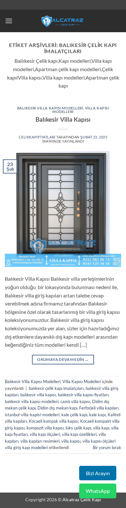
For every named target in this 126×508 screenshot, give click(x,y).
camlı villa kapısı (75, 401)
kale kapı (97, 414)
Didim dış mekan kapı (57, 407)
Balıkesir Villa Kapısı (63, 119)
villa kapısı (70, 441)
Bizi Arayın (98, 473)
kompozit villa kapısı (45, 427)
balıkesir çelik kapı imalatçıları (56, 388)
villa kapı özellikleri (79, 434)
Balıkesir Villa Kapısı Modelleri (50, 108)
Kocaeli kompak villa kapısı (53, 421)
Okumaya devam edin (63, 359)
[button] (9, 21)
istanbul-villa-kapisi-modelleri (32, 414)
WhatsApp (98, 491)
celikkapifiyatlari (37, 137)
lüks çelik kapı (78, 427)
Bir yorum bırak (107, 447)
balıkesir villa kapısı (38, 394)
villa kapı (101, 427)
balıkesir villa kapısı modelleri (31, 401)
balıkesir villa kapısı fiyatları (83, 394)
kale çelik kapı (74, 414)
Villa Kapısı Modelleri (81, 381)
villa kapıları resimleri (39, 441)
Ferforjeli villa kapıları (99, 407)
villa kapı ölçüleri (45, 434)
